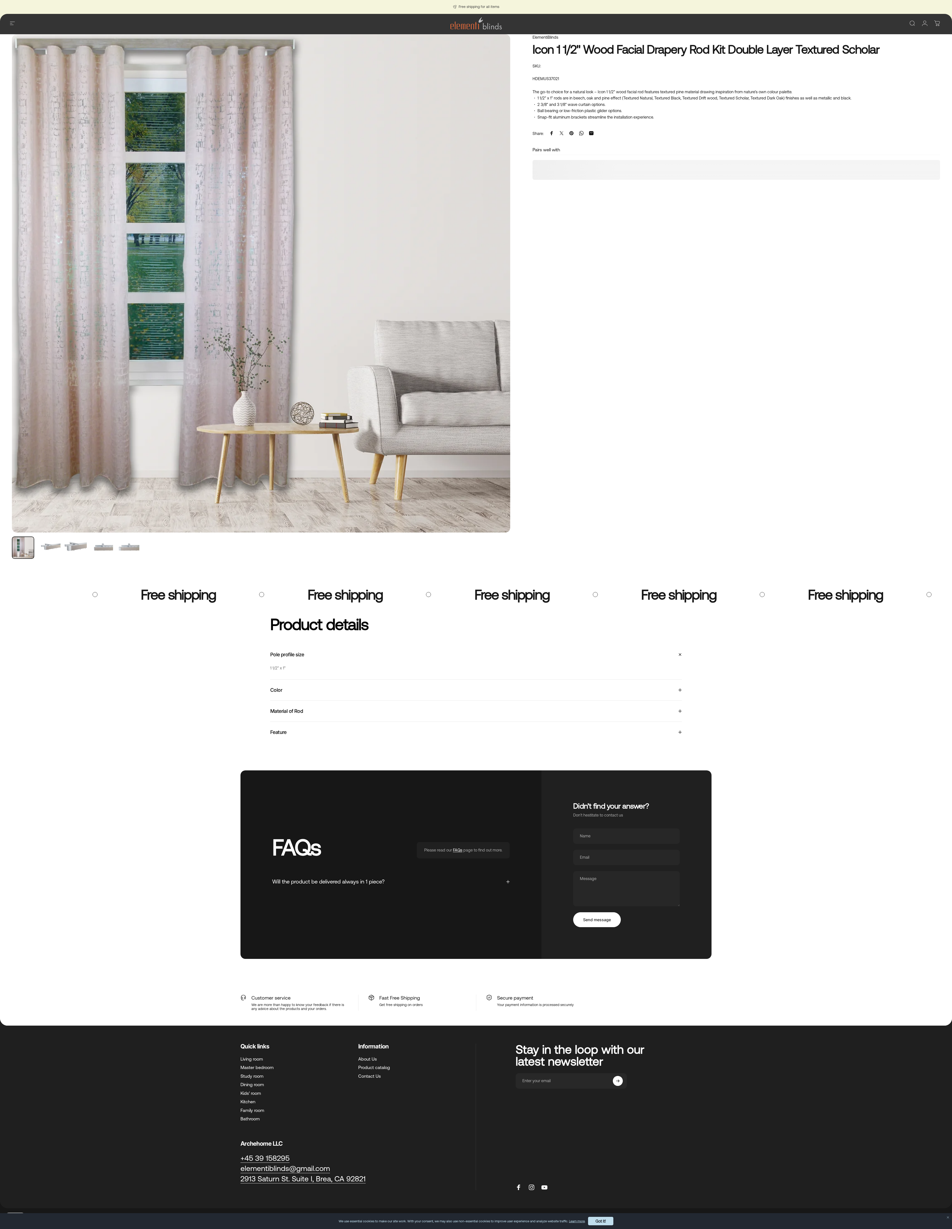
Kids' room (250, 1093)
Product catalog (374, 1067)
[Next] (497, 295)
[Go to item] (23, 547)
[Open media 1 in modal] (261, 283)
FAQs (457, 850)
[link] (303, 1179)
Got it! (600, 1221)
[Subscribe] (618, 1081)
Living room (251, 1059)
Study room (252, 1076)
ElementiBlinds (545, 37)
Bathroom (250, 1118)
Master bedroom (257, 1067)
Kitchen (247, 1101)
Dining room (252, 1084)
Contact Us (369, 1076)
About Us (367, 1059)
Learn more (577, 1221)
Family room (252, 1110)
